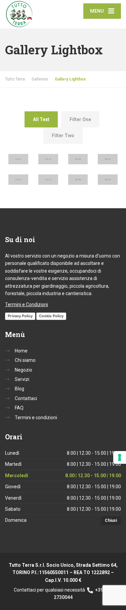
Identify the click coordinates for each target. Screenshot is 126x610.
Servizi (22, 379)
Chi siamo (25, 360)
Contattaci (26, 398)
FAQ (19, 407)
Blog (19, 388)
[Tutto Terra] (34, 14)
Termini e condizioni (36, 417)
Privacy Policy (20, 316)
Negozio (23, 370)
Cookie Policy (51, 316)
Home (21, 350)
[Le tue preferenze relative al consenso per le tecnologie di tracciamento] (119, 457)
